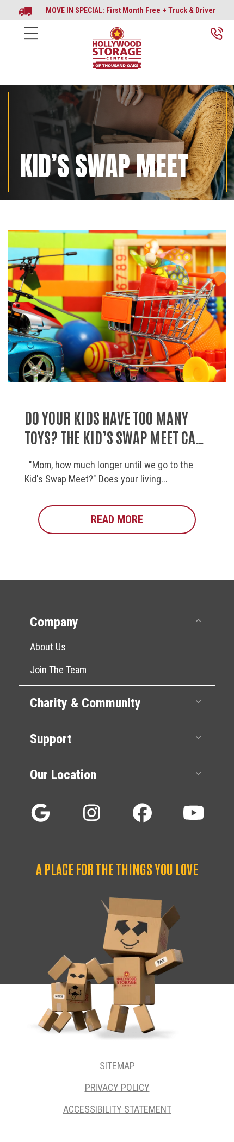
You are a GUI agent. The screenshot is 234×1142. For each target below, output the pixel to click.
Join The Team (58, 669)
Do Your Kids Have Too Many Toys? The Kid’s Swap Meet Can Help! (114, 437)
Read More (143, 519)
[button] (117, 622)
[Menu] (31, 41)
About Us (48, 646)
